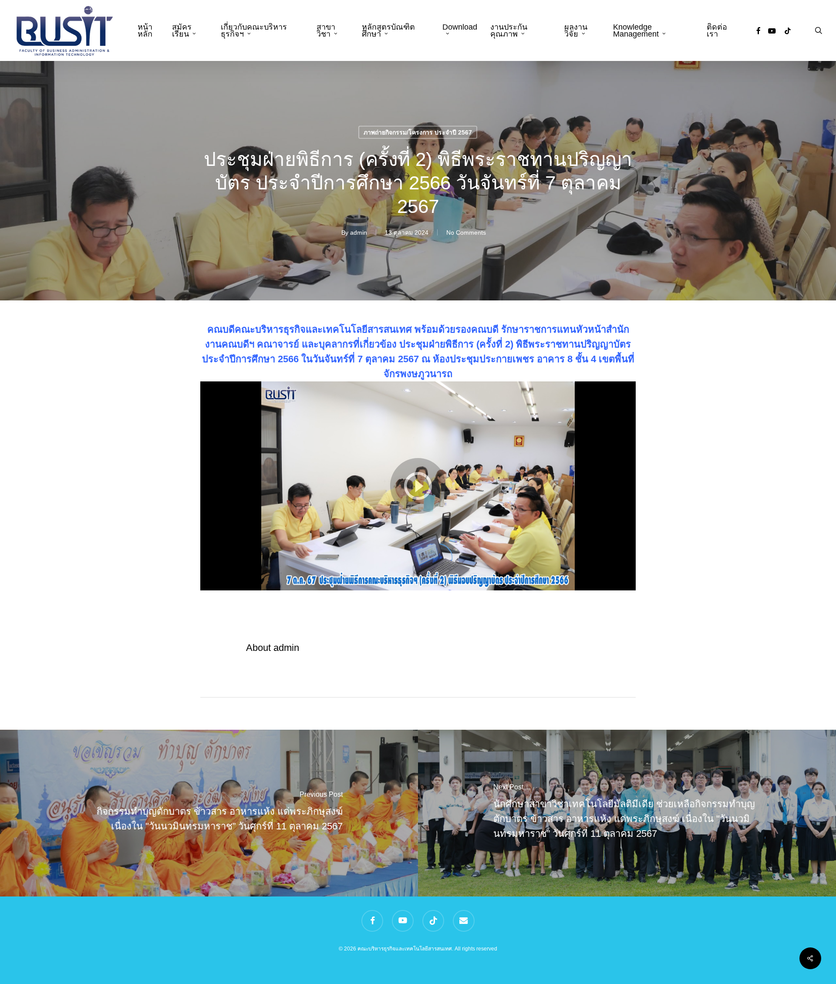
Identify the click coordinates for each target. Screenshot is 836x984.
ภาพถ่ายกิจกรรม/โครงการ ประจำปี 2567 (418, 132)
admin (358, 232)
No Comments (466, 232)
